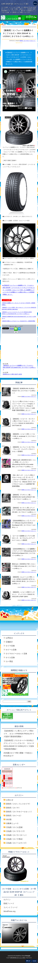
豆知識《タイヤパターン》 (16, 835)
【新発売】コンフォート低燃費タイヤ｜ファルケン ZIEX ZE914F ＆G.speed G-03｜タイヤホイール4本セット (19, 367)
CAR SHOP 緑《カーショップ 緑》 (15, 4)
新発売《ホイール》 (14, 816)
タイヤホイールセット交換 (16, 654)
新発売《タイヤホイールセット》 (28, 40)
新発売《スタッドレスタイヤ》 (18, 804)
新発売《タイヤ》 (13, 808)
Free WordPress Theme (22, 955)
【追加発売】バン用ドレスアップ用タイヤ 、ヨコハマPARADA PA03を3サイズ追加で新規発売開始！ (19, 733)
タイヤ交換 (10, 646)
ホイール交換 (11, 650)
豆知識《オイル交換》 (15, 827)
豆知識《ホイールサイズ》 (16, 843)
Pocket (12, 328)
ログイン (7, 900)
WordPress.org (9, 911)
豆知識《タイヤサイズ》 (16, 831)
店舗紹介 (9, 642)
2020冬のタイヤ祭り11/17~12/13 (12, 374)
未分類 (8, 819)
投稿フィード (9, 903)
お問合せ (9, 638)
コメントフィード (11, 907)
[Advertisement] (19, 45)
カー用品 (9, 661)
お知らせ (9, 800)
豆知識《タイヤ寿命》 (15, 839)
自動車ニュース (12, 823)
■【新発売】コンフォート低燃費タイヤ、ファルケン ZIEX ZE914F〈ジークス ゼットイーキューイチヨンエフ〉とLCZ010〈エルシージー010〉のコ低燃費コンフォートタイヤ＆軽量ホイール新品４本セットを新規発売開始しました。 (19, 290)
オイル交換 (10, 657)
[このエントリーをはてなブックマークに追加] (19, 329)
